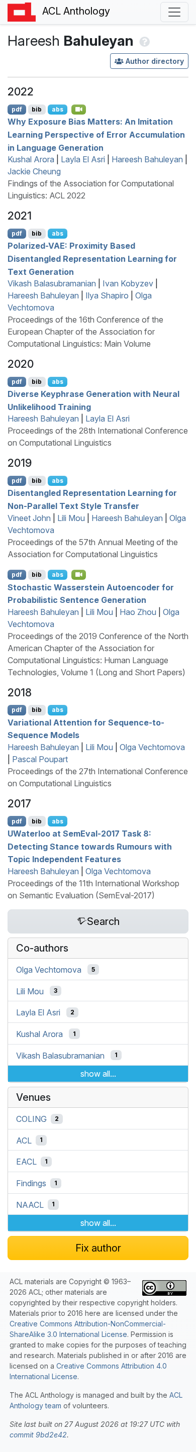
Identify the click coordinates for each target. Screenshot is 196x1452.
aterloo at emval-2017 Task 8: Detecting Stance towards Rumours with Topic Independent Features (90, 846)
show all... (98, 1074)
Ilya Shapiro (107, 295)
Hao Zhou (138, 612)
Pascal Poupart (40, 759)
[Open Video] (78, 110)
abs (57, 109)
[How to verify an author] (143, 40)
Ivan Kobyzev (128, 283)
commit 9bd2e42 (38, 1434)
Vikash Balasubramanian (52, 283)
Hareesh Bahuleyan (147, 159)
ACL (24, 1140)
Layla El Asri (83, 159)
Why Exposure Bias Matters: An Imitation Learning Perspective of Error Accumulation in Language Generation (96, 134)
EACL (26, 1162)
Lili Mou (71, 518)
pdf (17, 109)
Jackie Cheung (34, 171)
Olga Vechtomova (152, 747)
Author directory (155, 61)
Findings (31, 1183)
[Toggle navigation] (174, 12)
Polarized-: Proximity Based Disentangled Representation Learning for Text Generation (92, 258)
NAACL (30, 1204)
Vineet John (29, 518)
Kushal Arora (31, 159)
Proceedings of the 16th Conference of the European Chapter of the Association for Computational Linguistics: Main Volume (85, 332)
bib (37, 109)
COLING (31, 1119)
